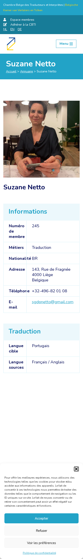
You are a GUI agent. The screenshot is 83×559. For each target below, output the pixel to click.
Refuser (41, 530)
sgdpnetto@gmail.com (52, 302)
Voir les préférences (41, 543)
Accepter (41, 518)
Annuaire (26, 71)
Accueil (11, 71)
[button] (76, 469)
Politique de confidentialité (39, 553)
